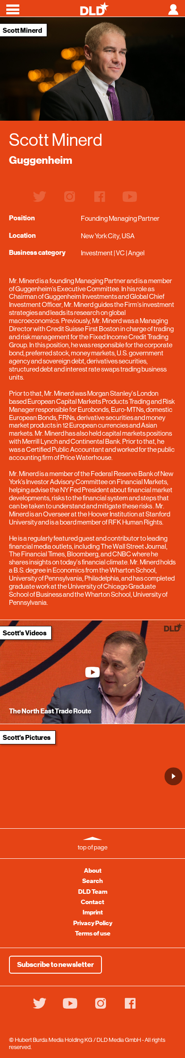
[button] (173, 776)
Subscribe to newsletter (55, 964)
